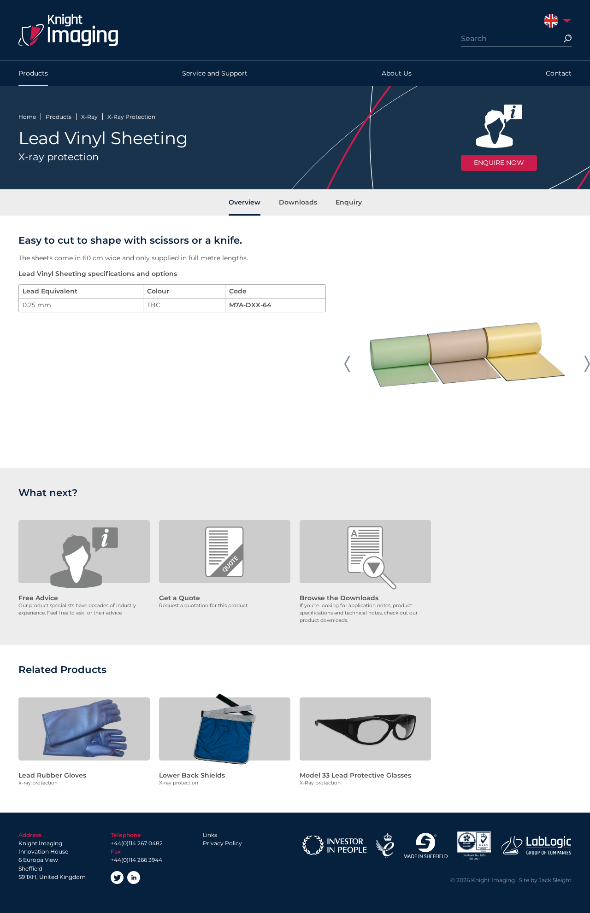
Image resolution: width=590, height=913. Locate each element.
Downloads (298, 202)
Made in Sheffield (425, 845)
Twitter (117, 877)
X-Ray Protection (131, 116)
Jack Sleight (555, 880)
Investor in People (334, 845)
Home (27, 116)
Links (210, 834)
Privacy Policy (222, 843)
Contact (559, 73)
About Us (397, 73)
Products (33, 73)
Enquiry (349, 202)
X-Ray (89, 116)
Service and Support (215, 73)
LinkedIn (133, 877)
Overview (244, 202)
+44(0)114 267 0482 (137, 843)
